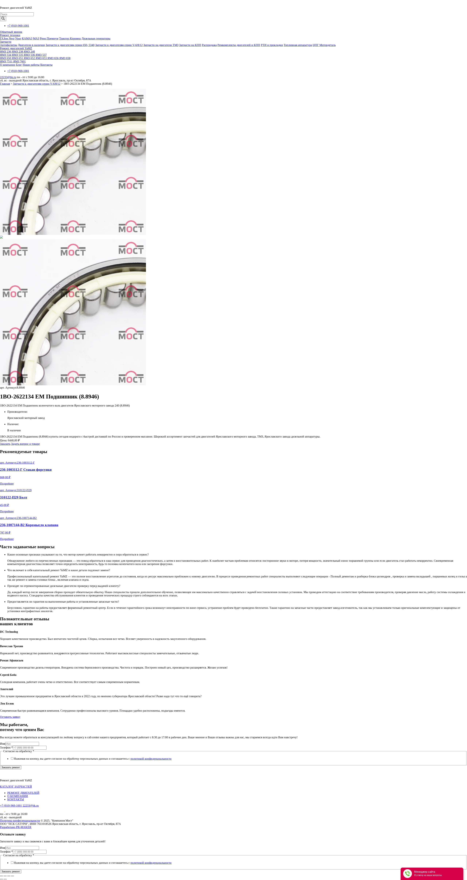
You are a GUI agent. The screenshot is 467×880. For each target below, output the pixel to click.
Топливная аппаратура (298, 45)
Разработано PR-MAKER (15, 827)
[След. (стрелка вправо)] (5, 879)
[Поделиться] (5, 876)
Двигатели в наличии (31, 45)
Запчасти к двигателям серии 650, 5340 (70, 45)
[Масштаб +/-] (12, 876)
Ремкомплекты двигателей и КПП (238, 45)
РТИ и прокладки (272, 45)
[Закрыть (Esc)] (1, 876)
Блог (19, 64)
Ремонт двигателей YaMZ (16, 48)
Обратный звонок (11, 31)
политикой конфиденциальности (150, 758)
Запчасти (5, 41)
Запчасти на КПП (190, 45)
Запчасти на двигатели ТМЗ (160, 45)
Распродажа (209, 45)
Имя (2, 743)
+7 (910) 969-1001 (18, 25)
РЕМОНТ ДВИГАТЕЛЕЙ (23, 792)
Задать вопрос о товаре (25, 443)
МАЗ (36, 38)
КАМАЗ (27, 38)
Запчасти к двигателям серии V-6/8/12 (119, 45)
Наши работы (31, 64)
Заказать (5, 443)
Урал (18, 38)
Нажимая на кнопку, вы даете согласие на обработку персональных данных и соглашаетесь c (92, 758)
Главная (5, 83)
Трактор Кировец (70, 38)
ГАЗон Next (7, 38)
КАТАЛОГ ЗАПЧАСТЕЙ (16, 786)
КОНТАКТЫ (15, 799)
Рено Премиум (49, 38)
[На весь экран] (8, 876)
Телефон (6, 747)
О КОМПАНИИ (17, 796)
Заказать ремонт (10, 767)
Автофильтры (8, 45)
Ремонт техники (10, 35)
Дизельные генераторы (96, 38)
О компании (7, 64)
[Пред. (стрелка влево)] (1, 879)
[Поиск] (3, 18)
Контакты (46, 64)
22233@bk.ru (8, 77)
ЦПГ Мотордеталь (324, 45)
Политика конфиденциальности (20, 820)
